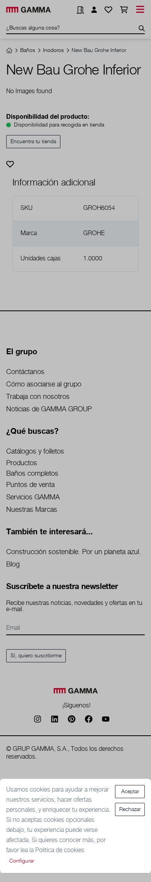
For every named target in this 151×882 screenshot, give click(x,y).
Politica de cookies (59, 850)
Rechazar (130, 809)
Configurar (21, 861)
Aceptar (130, 791)
